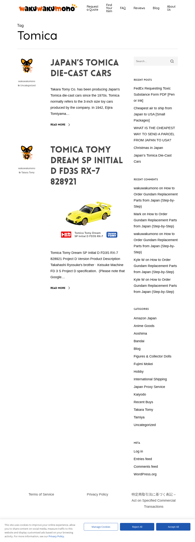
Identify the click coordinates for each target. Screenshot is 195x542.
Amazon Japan (145, 318)
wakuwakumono (26, 81)
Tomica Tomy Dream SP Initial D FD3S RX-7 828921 (86, 165)
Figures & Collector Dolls (152, 356)
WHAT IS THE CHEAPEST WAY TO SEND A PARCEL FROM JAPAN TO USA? (154, 134)
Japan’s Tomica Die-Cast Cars (84, 68)
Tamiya (139, 417)
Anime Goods (144, 326)
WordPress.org (145, 474)
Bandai (139, 341)
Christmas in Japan (148, 148)
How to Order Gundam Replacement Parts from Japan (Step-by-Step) (155, 220)
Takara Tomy (27, 172)
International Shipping (150, 379)
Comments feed (146, 466)
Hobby (139, 371)
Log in (138, 451)
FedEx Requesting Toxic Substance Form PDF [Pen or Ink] (154, 94)
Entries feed (143, 459)
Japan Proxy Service (149, 387)
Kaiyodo (140, 394)
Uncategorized (28, 85)
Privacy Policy (97, 494)
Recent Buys (143, 402)
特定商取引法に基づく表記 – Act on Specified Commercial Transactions (154, 500)
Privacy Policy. (57, 536)
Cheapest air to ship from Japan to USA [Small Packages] (153, 114)
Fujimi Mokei (143, 364)
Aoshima (140, 333)
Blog (137, 349)
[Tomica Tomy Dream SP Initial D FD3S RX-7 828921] (88, 247)
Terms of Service (41, 494)
